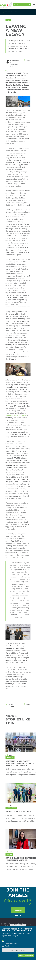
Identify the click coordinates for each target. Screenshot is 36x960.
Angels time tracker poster (16, 415)
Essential (8, 941)
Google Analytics (11, 943)
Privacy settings (18, 925)
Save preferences (18, 950)
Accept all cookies (26, 955)
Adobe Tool (9, 946)
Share (28, 60)
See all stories (10, 12)
